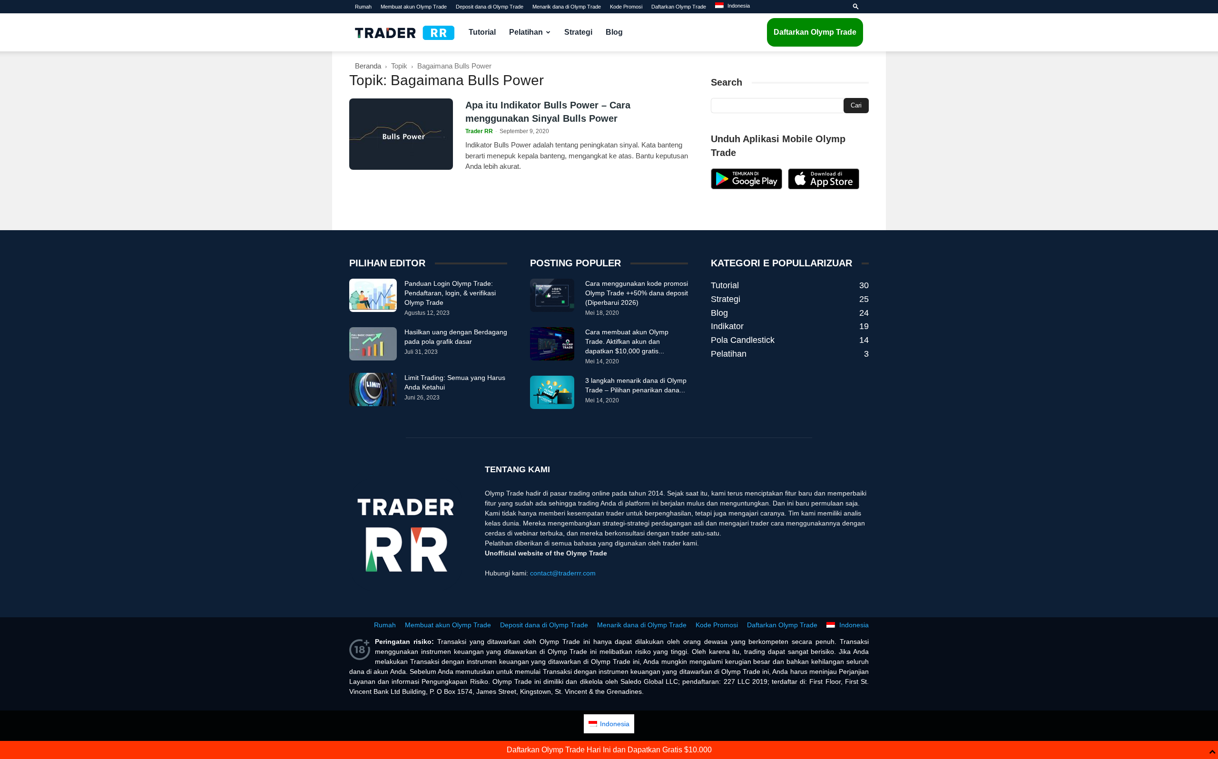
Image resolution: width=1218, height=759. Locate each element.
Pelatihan (526, 32)
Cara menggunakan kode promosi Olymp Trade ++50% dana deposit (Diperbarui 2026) (636, 293)
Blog (614, 32)
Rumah (363, 7)
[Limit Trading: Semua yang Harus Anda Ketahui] (373, 389)
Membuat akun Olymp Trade (414, 7)
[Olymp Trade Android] (746, 187)
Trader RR (479, 131)
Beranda (368, 66)
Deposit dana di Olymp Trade (489, 7)
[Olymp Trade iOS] (823, 187)
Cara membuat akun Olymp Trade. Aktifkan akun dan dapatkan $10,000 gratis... (626, 341)
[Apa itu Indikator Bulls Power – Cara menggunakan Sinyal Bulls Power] (401, 134)
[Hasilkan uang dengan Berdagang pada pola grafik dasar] (373, 343)
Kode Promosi (626, 7)
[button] (856, 7)
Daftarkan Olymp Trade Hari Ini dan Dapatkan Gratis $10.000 (609, 750)
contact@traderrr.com (563, 573)
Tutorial (482, 32)
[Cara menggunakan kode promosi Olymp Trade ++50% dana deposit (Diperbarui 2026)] (552, 295)
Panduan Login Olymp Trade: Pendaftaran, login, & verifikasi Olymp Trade (450, 293)
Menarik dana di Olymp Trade (566, 7)
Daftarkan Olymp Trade (678, 7)
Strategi (578, 32)
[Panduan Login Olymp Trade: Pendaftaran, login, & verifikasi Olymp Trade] (373, 295)
